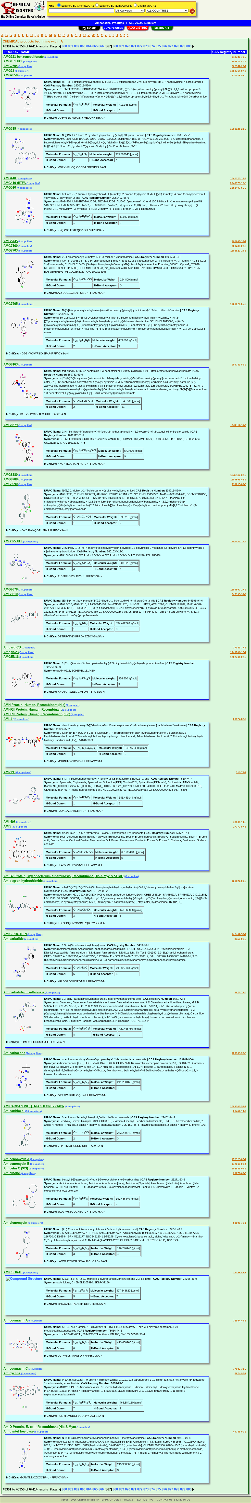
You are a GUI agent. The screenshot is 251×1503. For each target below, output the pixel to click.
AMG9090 (10, 484)
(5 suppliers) (25, 75)
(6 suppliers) (28, 1173)
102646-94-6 (239, 1168)
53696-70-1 (239, 1223)
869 (121, 46)
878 (176, 46)
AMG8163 (10, 364)
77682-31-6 (239, 1368)
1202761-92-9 (238, 657)
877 (170, 46)
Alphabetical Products (109, 22)
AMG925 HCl (12, 541)
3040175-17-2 (238, 178)
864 (88, 46)
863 (82, 46)
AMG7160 (10, 246)
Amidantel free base (18, 1431)
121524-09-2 (239, 881)
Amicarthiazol (14, 1111)
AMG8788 (10, 479)
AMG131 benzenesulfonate (23, 56)
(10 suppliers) (33, 1111)
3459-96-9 (240, 939)
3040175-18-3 (238, 183)
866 (101, 46)
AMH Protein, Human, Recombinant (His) (34, 705)
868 (115, 46)
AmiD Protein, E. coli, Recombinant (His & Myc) (39, 1427)
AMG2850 (10, 75)
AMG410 (9, 178)
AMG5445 (10, 241)
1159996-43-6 (238, 479)
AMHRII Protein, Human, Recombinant (32, 709)
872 (139, 46)
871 (133, 46)
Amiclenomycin (15, 1222)
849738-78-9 (239, 57)
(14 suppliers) (33, 1053)
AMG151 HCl (12, 61)
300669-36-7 (239, 241)
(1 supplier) (29, 61)
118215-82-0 (239, 484)
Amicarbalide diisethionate (23, 992)
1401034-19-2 (238, 541)
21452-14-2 (239, 1111)
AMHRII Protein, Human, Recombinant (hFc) (36, 714)
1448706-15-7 (238, 652)
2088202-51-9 (238, 1106)
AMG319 (9, 128)
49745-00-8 (239, 1431)
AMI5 (7, 826)
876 (164, 46)
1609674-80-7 (238, 61)
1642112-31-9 (238, 425)
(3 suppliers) (25, 66)
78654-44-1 (239, 1320)
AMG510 (9, 187)
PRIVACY (128, 1499)
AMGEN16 (11, 657)
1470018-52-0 (238, 75)
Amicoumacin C (15, 1368)
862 (76, 46)
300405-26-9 (239, 246)
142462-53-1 (239, 934)
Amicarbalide (13, 939)
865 (95, 46)
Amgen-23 (11, 652)
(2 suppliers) (51, 57)
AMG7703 (10, 250)
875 (158, 46)
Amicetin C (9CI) (15, 1168)
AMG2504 (10, 66)
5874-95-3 (240, 1373)
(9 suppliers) (24, 187)
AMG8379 (10, 425)
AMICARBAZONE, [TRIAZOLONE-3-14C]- (33, 1106)
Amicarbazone (14, 1053)
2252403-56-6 (238, 187)
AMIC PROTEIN (15, 934)
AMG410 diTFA (14, 183)
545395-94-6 (239, 594)
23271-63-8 (239, 1173)
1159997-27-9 (238, 589)
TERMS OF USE (109, 1499)
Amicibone (11, 1173)
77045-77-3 (239, 647)
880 (188, 46)
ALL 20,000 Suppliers (142, 22)
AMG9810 (10, 594)
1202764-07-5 (238, 71)
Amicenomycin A (16, 1159)
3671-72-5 (240, 992)
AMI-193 (9, 772)
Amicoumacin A (15, 1320)
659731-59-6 (239, 364)
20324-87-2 (239, 719)
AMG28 (8, 70)
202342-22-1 (239, 66)
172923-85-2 (239, 1159)
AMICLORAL (12, 1272)
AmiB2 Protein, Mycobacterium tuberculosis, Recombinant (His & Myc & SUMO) (64, 876)
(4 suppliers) (28, 1373)
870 (127, 46)
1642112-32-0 (238, 475)
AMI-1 (7, 719)
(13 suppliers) (20, 719)
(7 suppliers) (24, 128)
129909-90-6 (239, 1053)
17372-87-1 (239, 826)
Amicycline (11, 1373)
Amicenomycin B (16, 1164)
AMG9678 (10, 589)
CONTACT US (165, 1499)
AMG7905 (10, 304)
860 (64, 46)
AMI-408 (9, 822)
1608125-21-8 (238, 128)
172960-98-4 (239, 1164)
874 (152, 46)
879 (182, 46)
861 (70, 46)
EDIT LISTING (145, 1499)
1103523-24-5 (238, 250)
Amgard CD (12, 647)
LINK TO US (183, 1499)
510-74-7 (241, 772)
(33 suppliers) (19, 826)
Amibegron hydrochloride (23, 881)
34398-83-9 (239, 1272)
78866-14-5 (239, 822)
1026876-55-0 (238, 304)
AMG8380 (10, 475)
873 (146, 46)
